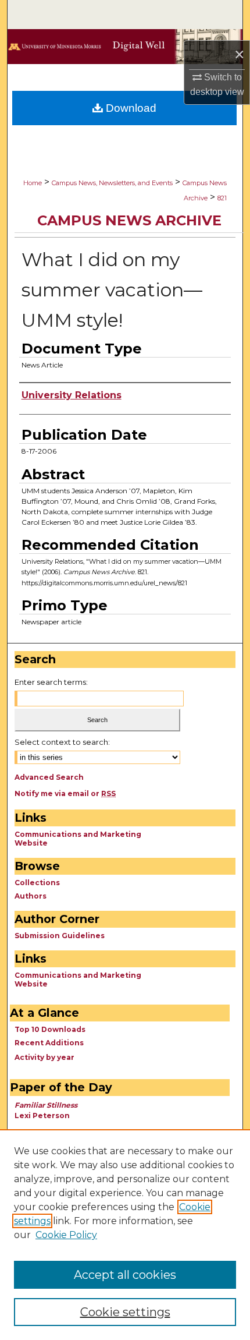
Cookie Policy (66, 1234)
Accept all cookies (125, 1275)
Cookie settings (125, 1312)
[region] (125, 1234)
